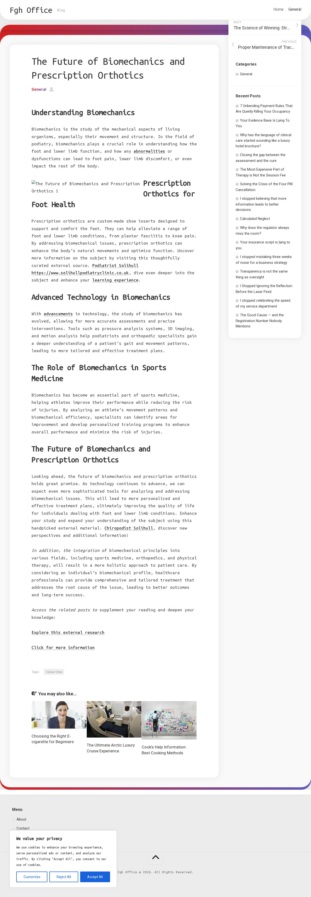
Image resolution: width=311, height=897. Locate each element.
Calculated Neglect (255, 218)
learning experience (115, 280)
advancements (58, 313)
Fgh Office (31, 10)
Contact (23, 828)
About (21, 819)
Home (278, 9)
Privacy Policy (27, 837)
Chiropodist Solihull (128, 528)
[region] (63, 859)
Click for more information (63, 647)
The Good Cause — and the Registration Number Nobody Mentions (260, 320)
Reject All (64, 877)
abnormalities (149, 151)
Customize (32, 877)
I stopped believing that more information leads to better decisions (261, 204)
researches (53, 671)
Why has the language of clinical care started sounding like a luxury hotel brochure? (263, 140)
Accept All (95, 877)
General (294, 9)
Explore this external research (68, 632)
